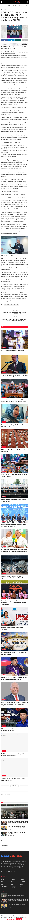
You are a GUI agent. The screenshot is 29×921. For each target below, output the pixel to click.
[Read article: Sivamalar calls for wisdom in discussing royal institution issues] (14, 641)
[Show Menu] (1, 2)
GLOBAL (14, 5)
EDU (2, 881)
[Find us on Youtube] (11, 871)
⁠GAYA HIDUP (4, 886)
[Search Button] (27, 2)
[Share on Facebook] (4, 40)
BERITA (8, 5)
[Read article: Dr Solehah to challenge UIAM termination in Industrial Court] (14, 413)
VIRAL (21, 886)
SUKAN (21, 883)
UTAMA (3, 5)
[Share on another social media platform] (25, 40)
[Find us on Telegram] (9, 871)
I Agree (19, 919)
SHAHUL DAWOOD (14, 304)
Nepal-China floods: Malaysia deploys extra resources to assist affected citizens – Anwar (18, 828)
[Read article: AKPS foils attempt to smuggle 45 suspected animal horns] (14, 438)
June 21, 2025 (4, 22)
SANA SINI (22, 881)
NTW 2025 (6, 304)
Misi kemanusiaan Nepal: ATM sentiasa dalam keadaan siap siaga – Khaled (13, 816)
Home (2, 9)
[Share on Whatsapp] (18, 40)
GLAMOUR (12, 879)
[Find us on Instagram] (6, 871)
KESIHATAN (13, 883)
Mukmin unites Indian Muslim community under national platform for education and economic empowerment (14, 551)
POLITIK (22, 879)
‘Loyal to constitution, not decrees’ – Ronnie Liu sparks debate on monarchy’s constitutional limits (14, 704)
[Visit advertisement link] (14, 44)
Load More (14, 785)
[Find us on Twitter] (3, 871)
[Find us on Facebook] (1, 871)
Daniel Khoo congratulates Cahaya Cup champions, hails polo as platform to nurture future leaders (13, 602)
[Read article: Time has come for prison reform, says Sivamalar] (14, 616)
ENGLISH (6, 9)
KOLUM (12, 884)
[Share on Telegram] (11, 40)
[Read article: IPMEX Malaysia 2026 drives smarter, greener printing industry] (14, 488)
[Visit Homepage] (14, 2)
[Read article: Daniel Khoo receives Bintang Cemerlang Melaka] (14, 339)
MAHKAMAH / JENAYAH (13, 887)
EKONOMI (21, 5)
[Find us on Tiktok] (14, 871)
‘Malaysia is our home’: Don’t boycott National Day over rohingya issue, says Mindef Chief (17, 834)
